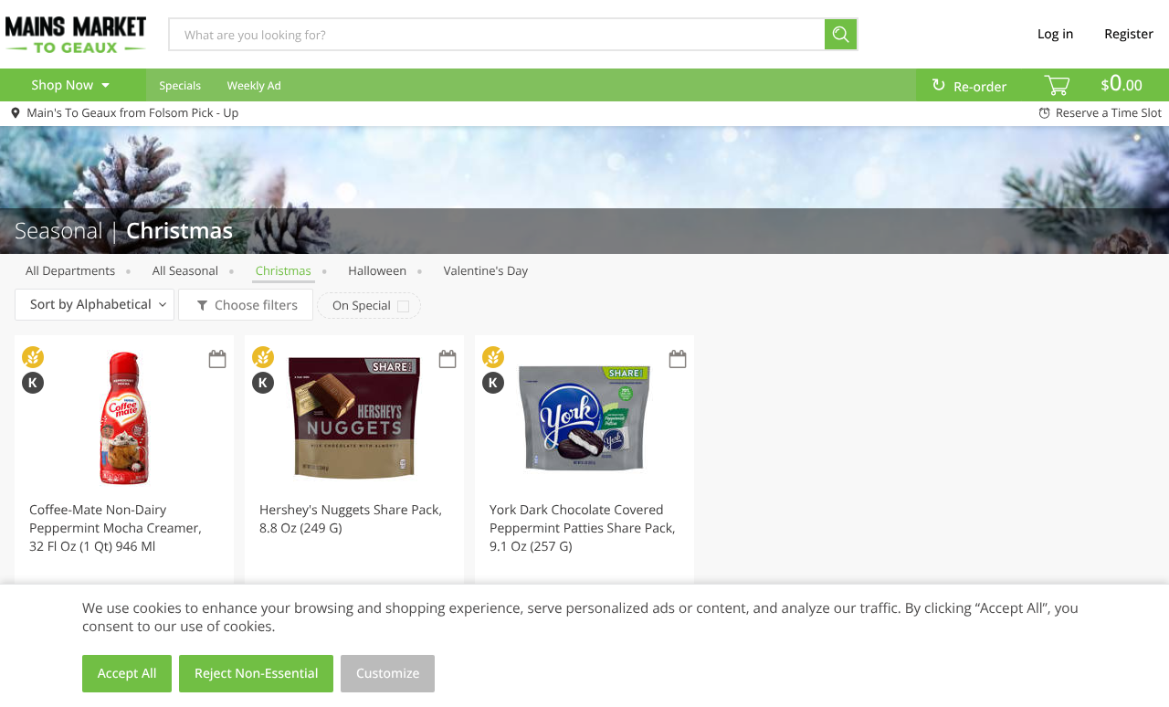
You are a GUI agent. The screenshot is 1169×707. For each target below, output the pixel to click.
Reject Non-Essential (256, 673)
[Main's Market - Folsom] (75, 33)
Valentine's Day (486, 270)
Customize (388, 673)
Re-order (979, 87)
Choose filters (256, 305)
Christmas (283, 270)
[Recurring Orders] (217, 360)
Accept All (127, 673)
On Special (361, 305)
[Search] (841, 34)
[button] (124, 497)
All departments (70, 270)
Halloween (377, 270)
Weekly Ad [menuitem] (254, 85)
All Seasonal (185, 270)
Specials (180, 85)
